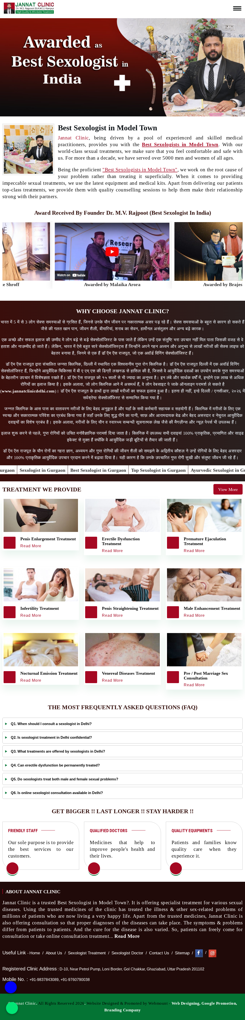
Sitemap (182, 953)
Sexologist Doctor (127, 953)
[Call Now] (11, 990)
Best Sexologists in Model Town (180, 144)
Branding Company (122, 1010)
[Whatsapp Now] (12, 1008)
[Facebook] (199, 953)
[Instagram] (212, 953)
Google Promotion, (219, 1003)
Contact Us (159, 953)
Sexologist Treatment (87, 953)
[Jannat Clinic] (29, 7)
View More (228, 489)
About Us (54, 953)
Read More (127, 936)
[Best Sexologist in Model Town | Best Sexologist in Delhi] (12, 869)
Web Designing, (186, 1003)
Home (34, 953)
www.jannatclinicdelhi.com (28, 391)
